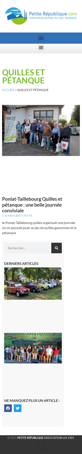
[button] (41, 38)
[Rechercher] (56, 248)
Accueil (8, 90)
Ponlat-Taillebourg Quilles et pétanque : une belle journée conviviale (32, 204)
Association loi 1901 (45, 437)
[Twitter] (17, 408)
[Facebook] (8, 408)
